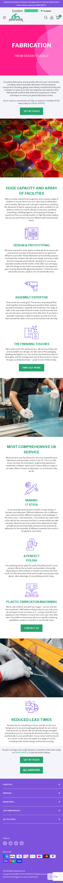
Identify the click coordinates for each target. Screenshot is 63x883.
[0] (57, 17)
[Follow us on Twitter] (10, 843)
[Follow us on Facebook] (5, 843)
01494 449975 (38, 103)
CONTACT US (31, 628)
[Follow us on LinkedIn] (22, 843)
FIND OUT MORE (32, 367)
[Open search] (46, 17)
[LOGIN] (51, 17)
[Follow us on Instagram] (16, 843)
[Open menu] (4, 17)
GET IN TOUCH (31, 111)
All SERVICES (31, 770)
